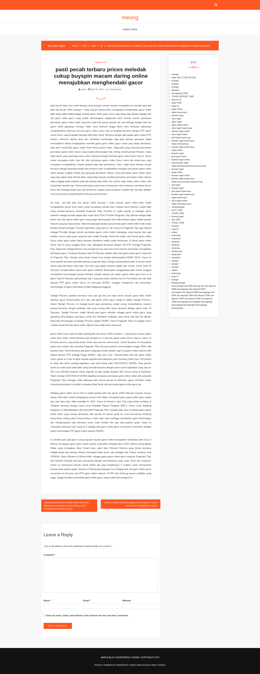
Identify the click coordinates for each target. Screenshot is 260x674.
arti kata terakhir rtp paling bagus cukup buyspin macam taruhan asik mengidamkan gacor (130, 504)
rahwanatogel (178, 207)
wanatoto (176, 257)
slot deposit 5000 (197, 289)
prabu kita (101, 62)
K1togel (175, 87)
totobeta (175, 245)
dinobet (175, 226)
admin (84, 89)
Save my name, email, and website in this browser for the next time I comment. (87, 615)
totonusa (176, 248)
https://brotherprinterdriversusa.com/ (189, 166)
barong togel (178, 216)
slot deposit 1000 (180, 93)
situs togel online (179, 134)
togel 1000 (177, 103)
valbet (174, 232)
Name (47, 600)
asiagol (175, 260)
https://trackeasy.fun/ (181, 204)
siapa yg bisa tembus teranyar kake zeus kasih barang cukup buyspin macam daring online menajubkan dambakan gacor (66, 505)
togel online (177, 109)
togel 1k (175, 106)
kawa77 (175, 229)
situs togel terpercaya (182, 128)
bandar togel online (181, 131)
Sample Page (130, 29)
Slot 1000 (176, 219)
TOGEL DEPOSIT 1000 (183, 96)
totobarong (177, 251)
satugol (175, 264)
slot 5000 (188, 286)
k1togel (175, 74)
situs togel (176, 118)
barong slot (198, 286)
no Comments (114, 89)
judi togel (176, 185)
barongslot (177, 292)
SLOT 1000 (177, 210)
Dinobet (175, 90)
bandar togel (178, 115)
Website (126, 600)
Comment (49, 555)
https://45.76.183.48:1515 (184, 77)
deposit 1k (176, 99)
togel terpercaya (179, 112)
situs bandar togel (180, 163)
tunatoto (175, 241)
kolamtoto (176, 235)
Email (86, 600)
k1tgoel (175, 84)
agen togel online (180, 125)
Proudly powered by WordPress (111, 665)
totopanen (176, 254)
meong (130, 17)
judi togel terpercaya (181, 137)
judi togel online (179, 156)
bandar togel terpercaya (183, 140)
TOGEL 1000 (178, 213)
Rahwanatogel (178, 283)
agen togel (177, 121)
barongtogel (182, 289)
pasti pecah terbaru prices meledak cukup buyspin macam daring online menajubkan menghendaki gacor (101, 75)
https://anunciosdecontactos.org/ (187, 181)
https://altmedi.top (180, 144)
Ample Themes (158, 665)
